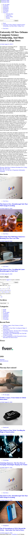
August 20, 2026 (8, 241)
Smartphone (6, 8)
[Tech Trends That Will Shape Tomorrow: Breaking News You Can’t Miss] (11, 231)
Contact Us (8, 15)
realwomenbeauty (4, 361)
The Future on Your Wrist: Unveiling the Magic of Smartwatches (12, 431)
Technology (6, 10)
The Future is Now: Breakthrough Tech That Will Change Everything (14, 204)
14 (6, 290)
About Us (5, 12)
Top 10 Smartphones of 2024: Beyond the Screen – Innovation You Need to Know (15, 337)
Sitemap (8, 18)
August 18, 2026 (8, 274)
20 (5, 292)
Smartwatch (6, 7)
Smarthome (5, 6)
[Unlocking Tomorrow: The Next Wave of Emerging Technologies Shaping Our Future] (11, 457)
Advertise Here (9, 14)
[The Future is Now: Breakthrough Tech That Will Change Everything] (11, 198)
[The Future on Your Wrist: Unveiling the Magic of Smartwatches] (11, 425)
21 (6, 292)
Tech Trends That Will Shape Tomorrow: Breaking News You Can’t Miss (12, 237)
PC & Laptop (6, 4)
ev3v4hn (2, 44)
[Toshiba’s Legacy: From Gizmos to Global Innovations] (11, 392)
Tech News (5, 11)
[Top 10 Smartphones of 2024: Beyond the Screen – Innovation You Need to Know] (11, 523)
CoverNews (14, 534)
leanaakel (2, 359)
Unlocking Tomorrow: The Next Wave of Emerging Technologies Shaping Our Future (15, 331)
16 (9, 290)
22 (8, 292)
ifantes (4, 311)
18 (2, 292)
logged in (8, 279)
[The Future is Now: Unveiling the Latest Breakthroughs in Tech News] (11, 264)
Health (4, 309)
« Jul (1, 296)
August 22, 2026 (8, 208)
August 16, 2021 (8, 44)
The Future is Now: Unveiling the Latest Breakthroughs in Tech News (12, 270)
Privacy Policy (9, 16)
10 (0, 290)
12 (3, 290)
